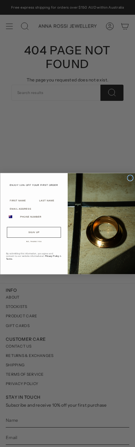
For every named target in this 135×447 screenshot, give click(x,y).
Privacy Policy (52, 256)
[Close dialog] (130, 177)
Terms (9, 259)
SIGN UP (33, 232)
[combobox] (12, 216)
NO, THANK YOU (34, 241)
